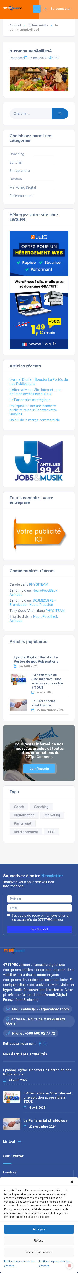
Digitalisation (24, 815)
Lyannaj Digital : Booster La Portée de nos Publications (36, 659)
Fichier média (38, 25)
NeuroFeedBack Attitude (33, 592)
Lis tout (9, 1141)
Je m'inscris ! (39, 929)
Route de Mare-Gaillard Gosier (35, 1021)
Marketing (52, 815)
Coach (19, 807)
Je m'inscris (39, 768)
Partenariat (22, 823)
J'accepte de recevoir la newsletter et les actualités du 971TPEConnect (40, 918)
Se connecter (60, 9)
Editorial (16, 162)
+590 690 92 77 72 (40, 1033)
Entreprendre (20, 171)
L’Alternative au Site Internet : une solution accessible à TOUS (35, 392)
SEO (51, 832)
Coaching (17, 154)
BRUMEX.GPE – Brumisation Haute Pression (33, 602)
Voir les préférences (39, 1252)
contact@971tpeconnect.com (45, 1009)
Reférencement (26, 832)
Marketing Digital (23, 187)
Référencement (22, 196)
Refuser (39, 1240)
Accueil (15, 25)
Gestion (16, 179)
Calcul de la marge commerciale (35, 420)
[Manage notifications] (69, 1265)
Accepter (39, 1229)
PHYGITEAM (38, 584)
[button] (72, 1182)
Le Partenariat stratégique (30, 400)
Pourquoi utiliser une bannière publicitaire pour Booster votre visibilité (33, 410)
